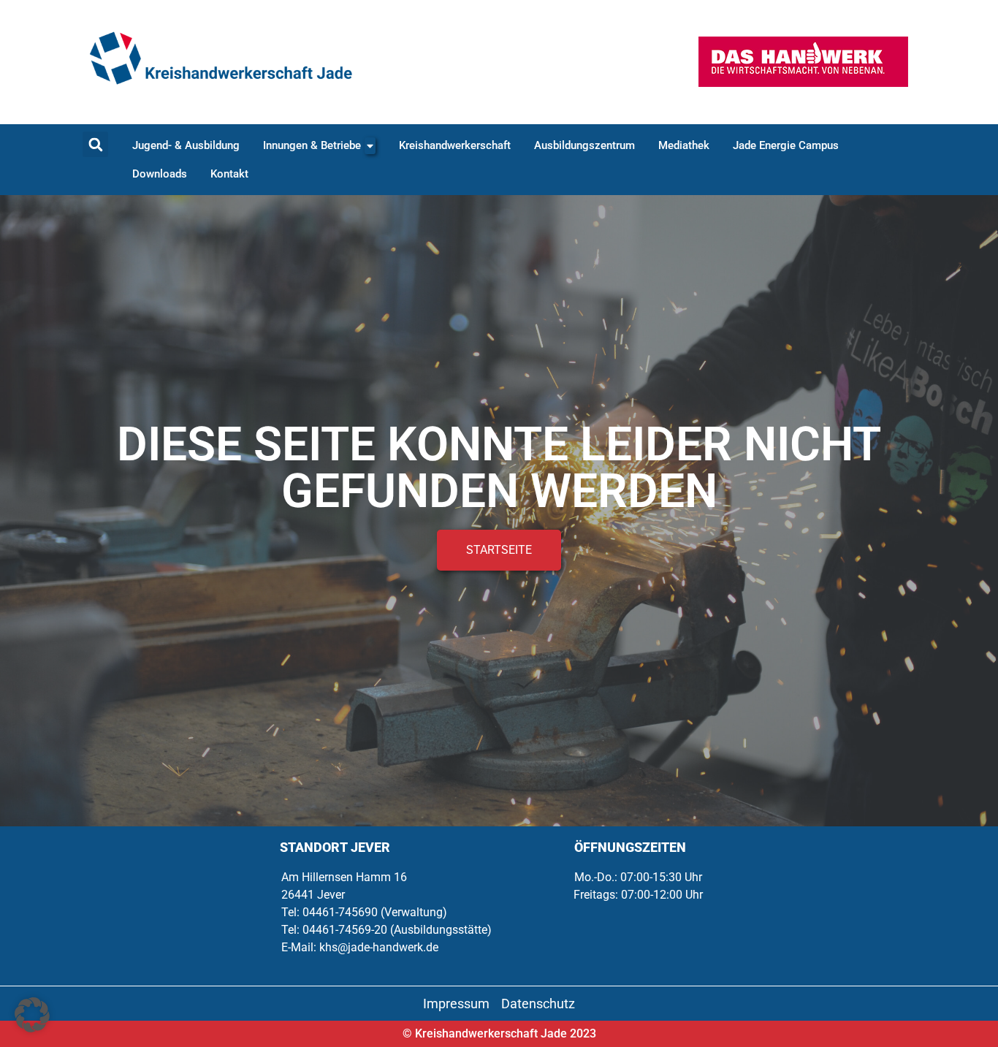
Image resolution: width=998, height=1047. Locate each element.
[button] (95, 144)
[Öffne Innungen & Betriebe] (370, 145)
